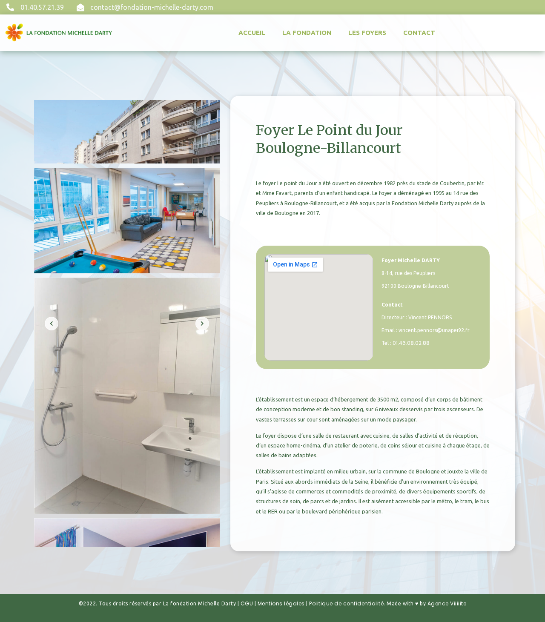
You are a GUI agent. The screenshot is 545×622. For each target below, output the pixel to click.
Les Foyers (367, 32)
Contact (419, 32)
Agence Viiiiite (447, 603)
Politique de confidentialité (346, 603)
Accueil (251, 32)
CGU (247, 603)
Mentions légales (281, 603)
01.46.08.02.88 (411, 343)
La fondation (306, 32)
